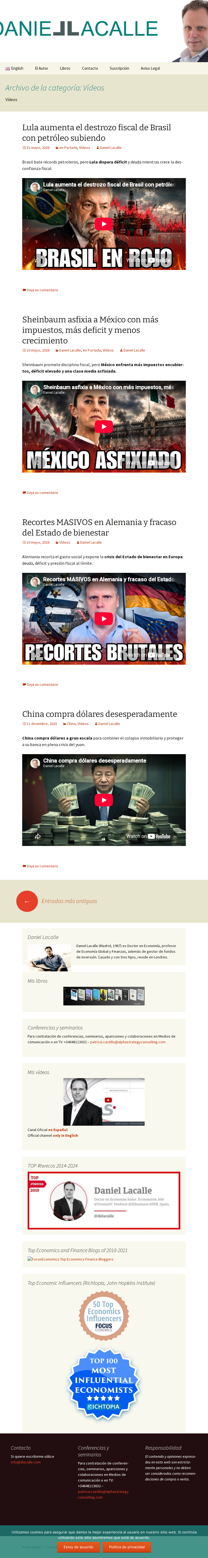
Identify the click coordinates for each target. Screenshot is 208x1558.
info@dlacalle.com (26, 1462)
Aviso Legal (150, 68)
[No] (201, 1541)
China (71, 723)
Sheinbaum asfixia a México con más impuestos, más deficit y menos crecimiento (90, 330)
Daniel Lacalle (111, 147)
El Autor (41, 68)
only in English (65, 1135)
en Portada (68, 147)
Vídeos (84, 147)
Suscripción (119, 68)
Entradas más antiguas (60, 901)
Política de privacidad (127, 1547)
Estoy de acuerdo (78, 1547)
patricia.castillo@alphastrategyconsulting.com (127, 1041)
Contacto (90, 68)
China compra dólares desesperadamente (99, 714)
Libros (65, 68)
